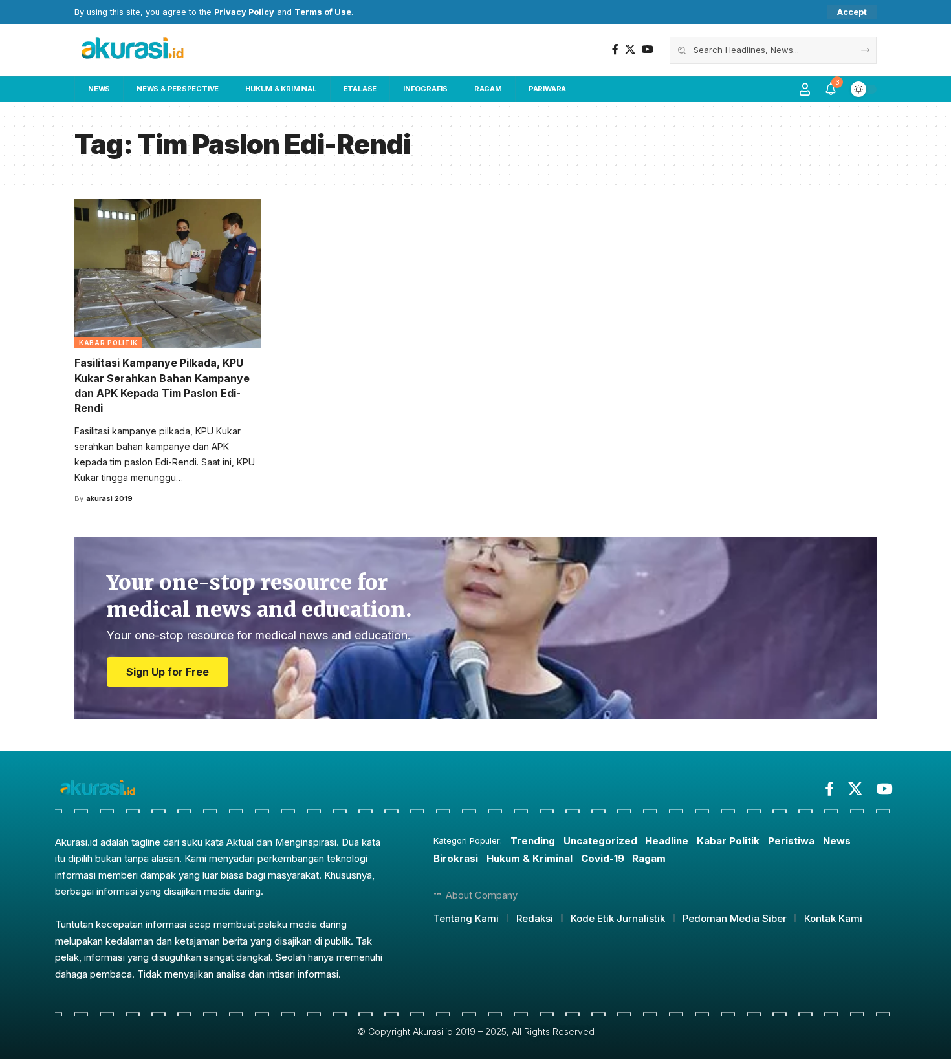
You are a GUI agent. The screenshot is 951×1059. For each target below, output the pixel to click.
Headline (666, 841)
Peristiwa (791, 841)
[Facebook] (615, 49)
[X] (630, 49)
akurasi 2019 (109, 498)
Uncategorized (600, 841)
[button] (852, 12)
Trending (532, 841)
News (837, 841)
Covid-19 (602, 858)
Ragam (649, 858)
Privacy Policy (244, 12)
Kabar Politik (108, 343)
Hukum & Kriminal (529, 858)
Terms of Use (322, 12)
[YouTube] (648, 49)
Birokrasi (455, 858)
